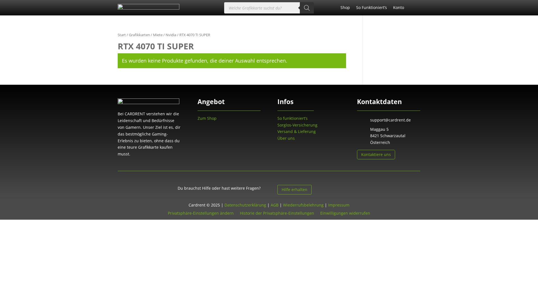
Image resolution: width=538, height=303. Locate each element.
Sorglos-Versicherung (297, 125)
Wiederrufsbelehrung (303, 205)
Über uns (286, 138)
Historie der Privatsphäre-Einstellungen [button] (277, 212)
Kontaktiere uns (376, 154)
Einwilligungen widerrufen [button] (345, 212)
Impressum (338, 205)
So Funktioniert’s (371, 8)
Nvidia (171, 34)
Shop (345, 8)
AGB (275, 205)
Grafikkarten (139, 34)
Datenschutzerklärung (245, 205)
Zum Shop (207, 118)
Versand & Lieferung (296, 131)
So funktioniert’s (292, 118)
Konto (398, 8)
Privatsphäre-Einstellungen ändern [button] (201, 212)
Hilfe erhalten (294, 189)
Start (122, 34)
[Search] (307, 7)
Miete (158, 34)
